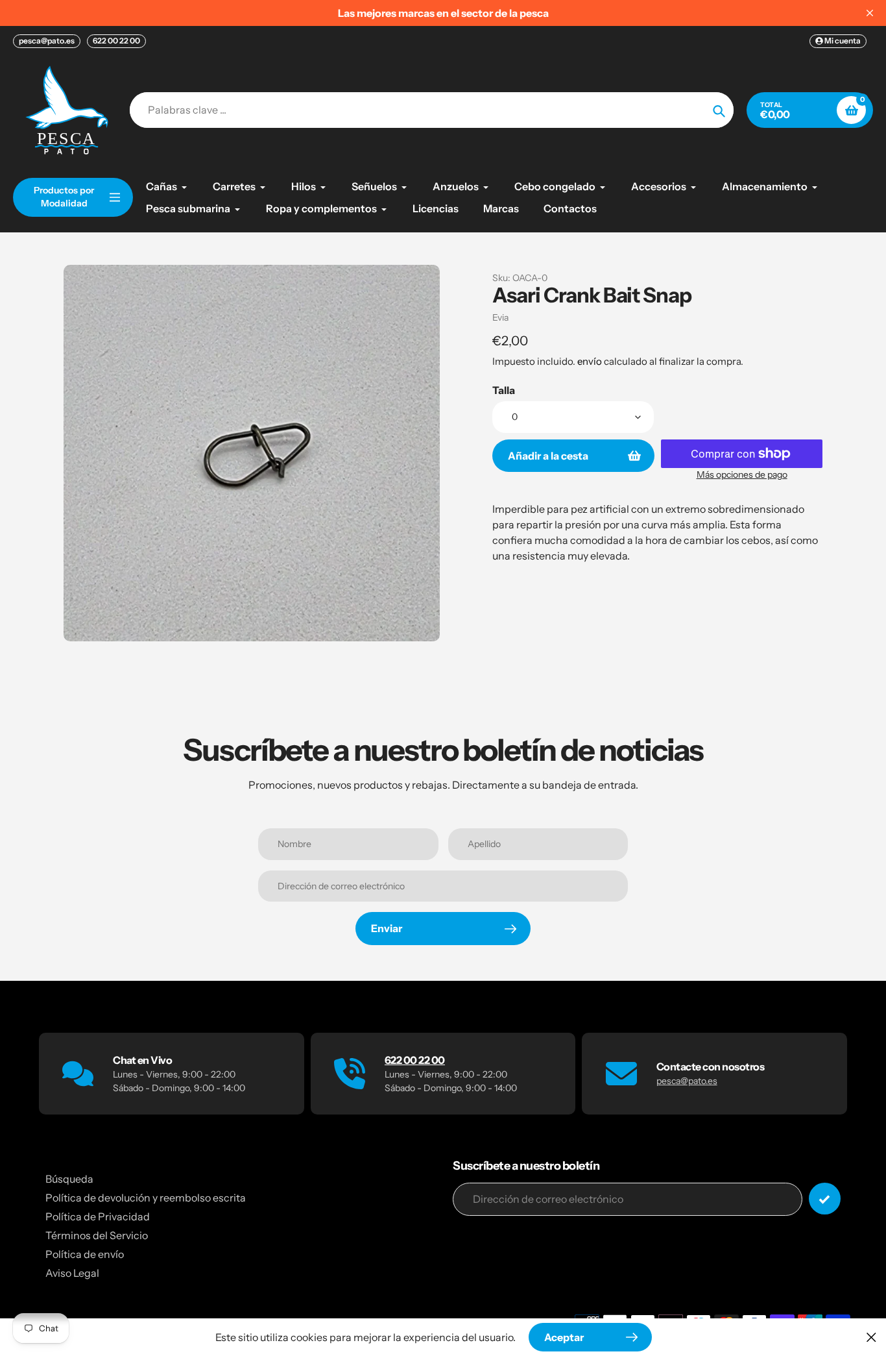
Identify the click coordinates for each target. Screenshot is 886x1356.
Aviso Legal (72, 1272)
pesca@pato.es (47, 40)
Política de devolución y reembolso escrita (145, 1197)
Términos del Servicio (96, 1235)
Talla (503, 390)
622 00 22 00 (116, 40)
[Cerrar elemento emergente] (871, 1337)
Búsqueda (69, 1178)
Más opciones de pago (742, 474)
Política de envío (84, 1254)
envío (590, 361)
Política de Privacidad (97, 1216)
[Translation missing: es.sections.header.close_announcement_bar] (869, 12)
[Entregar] (825, 1198)
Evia (500, 317)
